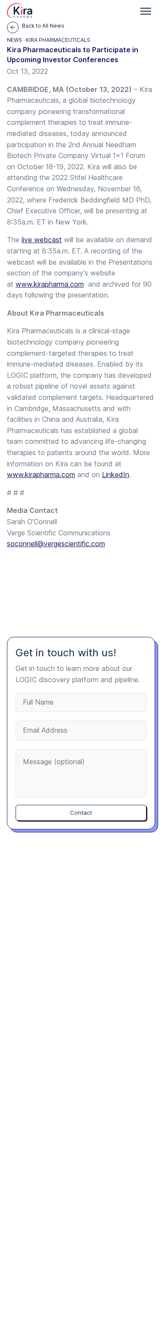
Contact (81, 812)
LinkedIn (115, 474)
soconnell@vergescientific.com (56, 543)
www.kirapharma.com (50, 284)
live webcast (42, 239)
